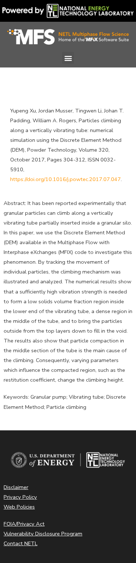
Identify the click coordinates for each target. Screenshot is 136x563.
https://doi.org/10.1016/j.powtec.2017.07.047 (65, 179)
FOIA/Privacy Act (24, 523)
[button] (68, 58)
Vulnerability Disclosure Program (43, 533)
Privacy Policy (20, 497)
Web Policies (19, 506)
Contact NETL (20, 543)
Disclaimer (16, 487)
